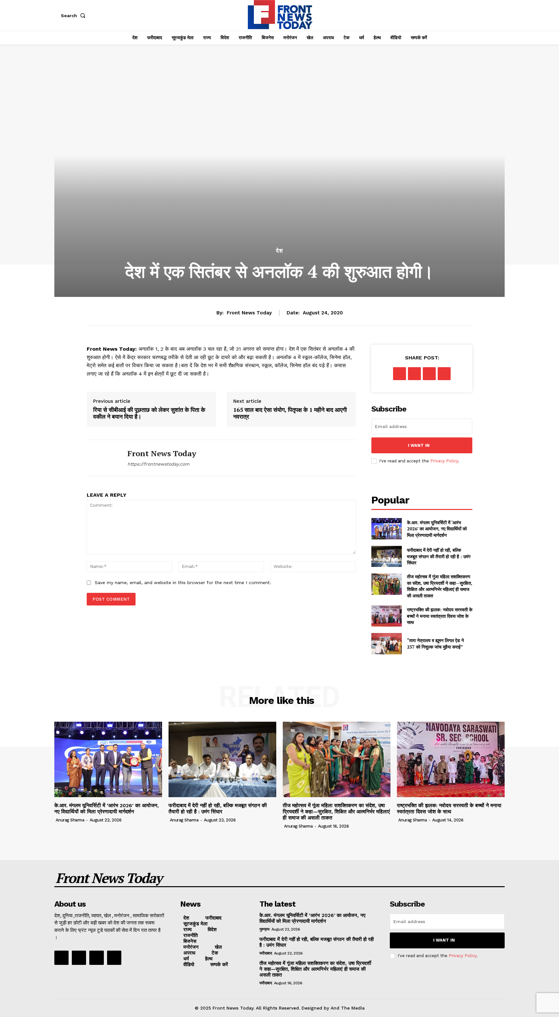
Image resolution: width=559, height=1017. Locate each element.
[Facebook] (399, 373)
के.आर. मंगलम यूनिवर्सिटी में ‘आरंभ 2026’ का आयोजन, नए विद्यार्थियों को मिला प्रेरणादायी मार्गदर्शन (437, 528)
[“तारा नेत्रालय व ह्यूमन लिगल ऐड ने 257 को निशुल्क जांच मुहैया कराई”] (386, 643)
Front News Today (249, 313)
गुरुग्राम (264, 929)
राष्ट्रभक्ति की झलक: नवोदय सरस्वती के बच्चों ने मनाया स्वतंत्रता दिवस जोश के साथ (439, 615)
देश (279, 251)
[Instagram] (79, 958)
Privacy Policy (444, 460)
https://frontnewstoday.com (158, 464)
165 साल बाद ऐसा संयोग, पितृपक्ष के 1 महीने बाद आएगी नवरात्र (290, 413)
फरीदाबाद (265, 953)
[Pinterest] (429, 373)
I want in (419, 445)
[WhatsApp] (444, 373)
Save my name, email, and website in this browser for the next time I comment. (183, 582)
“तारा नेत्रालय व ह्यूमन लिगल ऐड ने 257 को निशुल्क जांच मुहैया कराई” (435, 643)
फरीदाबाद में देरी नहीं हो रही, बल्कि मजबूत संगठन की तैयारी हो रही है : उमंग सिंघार (438, 556)
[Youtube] (114, 958)
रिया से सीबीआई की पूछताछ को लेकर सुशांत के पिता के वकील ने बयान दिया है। (149, 413)
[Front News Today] (102, 457)
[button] (74, 15)
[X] (414, 373)
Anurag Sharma (70, 820)
